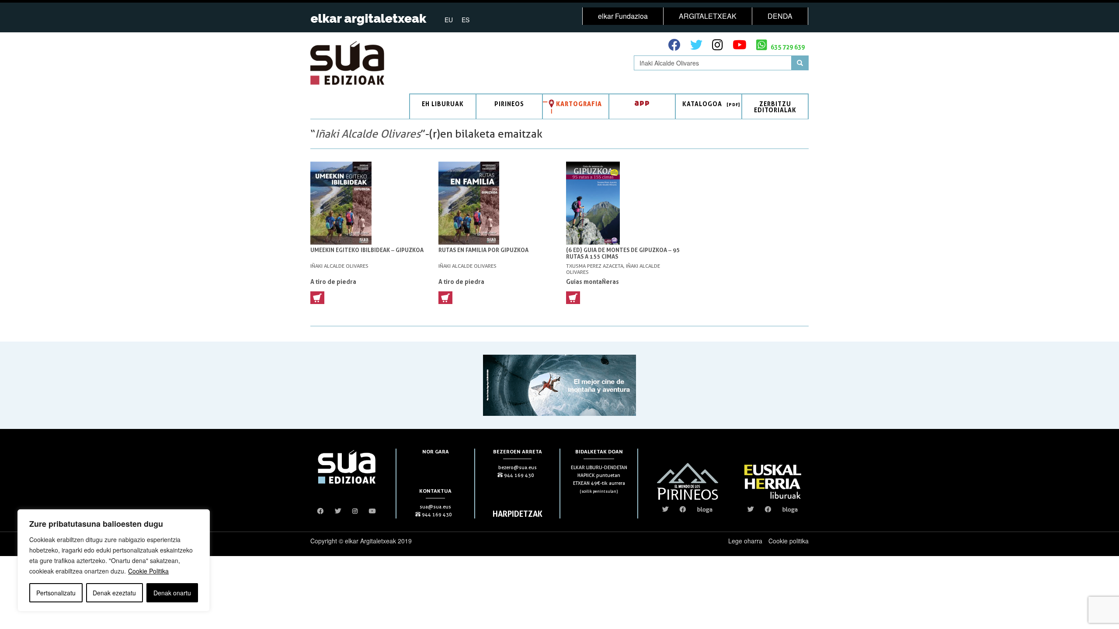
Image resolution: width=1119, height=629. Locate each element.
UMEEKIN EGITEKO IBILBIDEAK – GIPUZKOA (367, 249)
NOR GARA (435, 451)
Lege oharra (745, 540)
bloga (704, 509)
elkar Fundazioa (623, 16)
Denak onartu (172, 592)
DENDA (780, 16)
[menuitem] (448, 19)
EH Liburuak (443, 103)
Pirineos (509, 103)
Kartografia (579, 103)
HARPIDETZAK (517, 513)
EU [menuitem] (449, 19)
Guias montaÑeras (592, 281)
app (642, 102)
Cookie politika (788, 540)
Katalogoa (702, 103)
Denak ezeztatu (114, 592)
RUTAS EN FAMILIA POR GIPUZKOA (483, 249)
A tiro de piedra (333, 281)
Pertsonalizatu (56, 592)
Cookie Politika (148, 571)
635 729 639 (787, 47)
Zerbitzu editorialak (775, 107)
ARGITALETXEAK (708, 16)
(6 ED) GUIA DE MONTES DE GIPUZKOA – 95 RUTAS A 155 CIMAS (623, 253)
